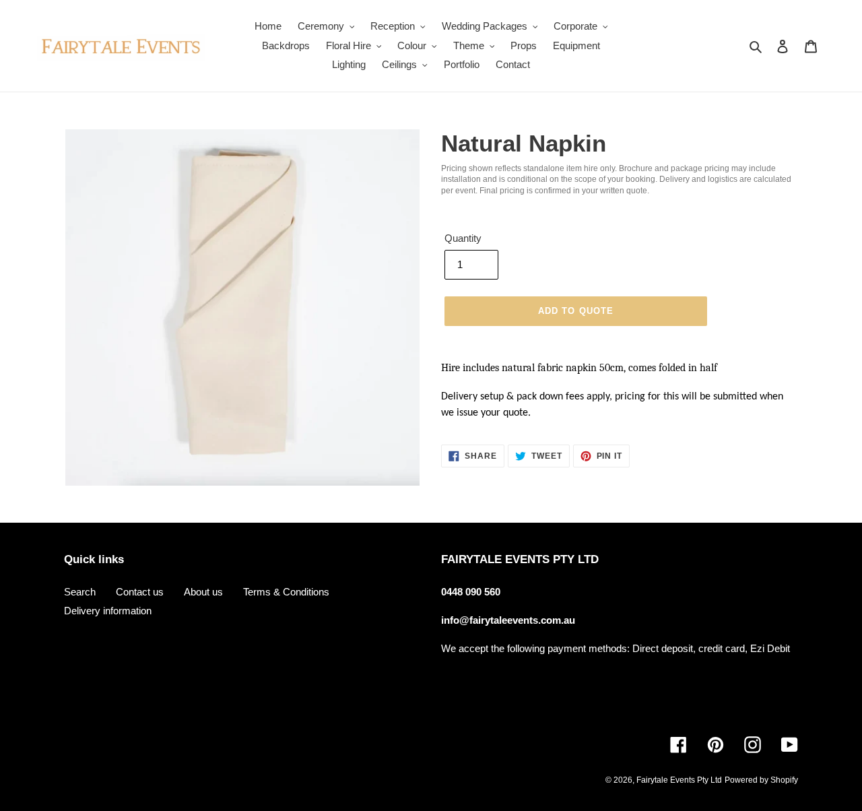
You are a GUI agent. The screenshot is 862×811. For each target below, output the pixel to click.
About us (203, 591)
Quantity (463, 238)
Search (80, 591)
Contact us (140, 591)
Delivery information (108, 610)
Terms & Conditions (286, 591)
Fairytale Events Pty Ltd (679, 780)
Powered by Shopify (761, 780)
